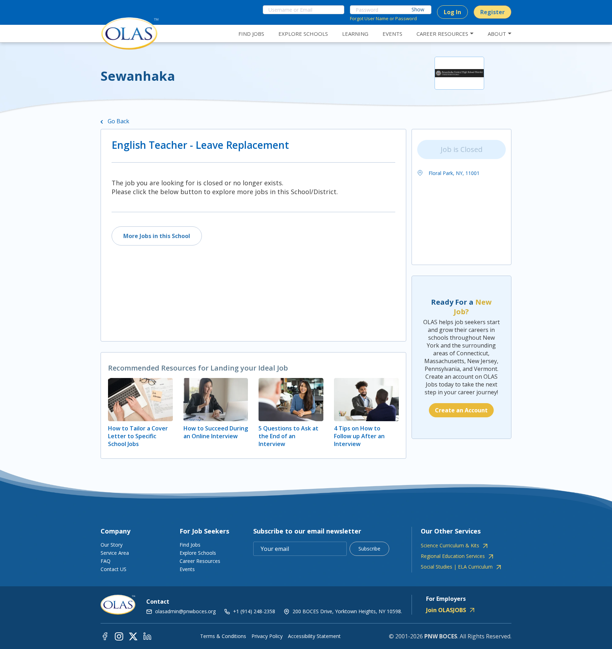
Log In (452, 12)
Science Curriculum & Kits (450, 545)
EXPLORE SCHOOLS (303, 33)
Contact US (113, 569)
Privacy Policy (267, 636)
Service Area (115, 552)
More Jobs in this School (156, 236)
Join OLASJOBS (446, 610)
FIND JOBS (251, 33)
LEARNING (355, 33)
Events (187, 569)
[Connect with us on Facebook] (105, 636)
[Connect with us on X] (133, 636)
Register (492, 12)
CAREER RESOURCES (442, 33)
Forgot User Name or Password (383, 18)
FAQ (105, 561)
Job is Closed (461, 149)
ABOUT (497, 33)
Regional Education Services (453, 556)
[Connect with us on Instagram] (119, 636)
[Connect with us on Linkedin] (147, 636)
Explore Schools (198, 552)
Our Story (112, 544)
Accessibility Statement (314, 636)
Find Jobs (190, 544)
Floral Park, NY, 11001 (453, 173)
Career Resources (200, 561)
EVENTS (392, 33)
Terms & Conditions (223, 636)
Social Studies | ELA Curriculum (457, 567)
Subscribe (369, 548)
